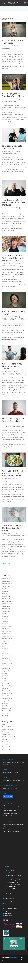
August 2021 (6, 641)
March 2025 (5, 713)
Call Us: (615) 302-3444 (10, 772)
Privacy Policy (8, 915)
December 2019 (6, 691)
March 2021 (5, 653)
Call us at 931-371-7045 (10, 788)
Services (7, 866)
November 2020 (7, 663)
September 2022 (7, 608)
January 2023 (6, 598)
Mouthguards (6, 739)
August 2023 (6, 586)
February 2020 (6, 686)
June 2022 (5, 616)
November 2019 (7, 693)
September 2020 (7, 668)
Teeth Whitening (15, 891)
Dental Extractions (12, 868)
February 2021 (6, 656)
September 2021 (7, 638)
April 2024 (5, 703)
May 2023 (5, 591)
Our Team (7, 903)
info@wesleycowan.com (17, 780)
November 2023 (7, 578)
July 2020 (4, 673)
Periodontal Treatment (13, 882)
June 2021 (5, 646)
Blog (3, 724)
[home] (10, 3)
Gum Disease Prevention (13, 319)
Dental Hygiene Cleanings (17, 880)
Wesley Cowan (7, 45)
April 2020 (5, 681)
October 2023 (6, 581)
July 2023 (4, 588)
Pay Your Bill (8, 796)
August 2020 (6, 671)
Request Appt (8, 913)
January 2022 (6, 628)
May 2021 (5, 648)
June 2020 (5, 676)
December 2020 (6, 661)
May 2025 (5, 716)
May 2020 (5, 678)
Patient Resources (9, 898)
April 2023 (5, 593)
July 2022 (4, 613)
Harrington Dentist (15, 884)
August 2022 (6, 611)
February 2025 (6, 708)
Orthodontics (6, 744)
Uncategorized (6, 749)
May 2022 (5, 618)
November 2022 (7, 603)
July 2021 (4, 643)
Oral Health (14, 101)
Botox (9, 893)
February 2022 (6, 626)
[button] (24, 3)
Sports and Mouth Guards (14, 875)
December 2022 (6, 601)
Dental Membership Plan (11, 908)
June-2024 (5, 706)
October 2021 (6, 636)
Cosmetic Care (11, 886)
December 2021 (6, 631)
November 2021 (7, 633)
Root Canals (11, 870)
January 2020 (6, 688)
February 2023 (6, 596)
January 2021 (6, 658)
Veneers (13, 888)
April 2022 (5, 621)
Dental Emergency (7, 729)
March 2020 (5, 683)
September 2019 (7, 698)
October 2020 (6, 666)
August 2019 (6, 701)
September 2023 (7, 583)
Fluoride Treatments (13, 896)
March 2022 (5, 623)
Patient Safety (8, 901)
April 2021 (5, 651)
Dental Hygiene (6, 426)
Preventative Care (12, 878)
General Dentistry (6, 48)
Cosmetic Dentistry (4, 266)
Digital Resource (14, 957)
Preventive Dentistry (18, 374)
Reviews (7, 906)
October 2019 (6, 696)
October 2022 (6, 606)
